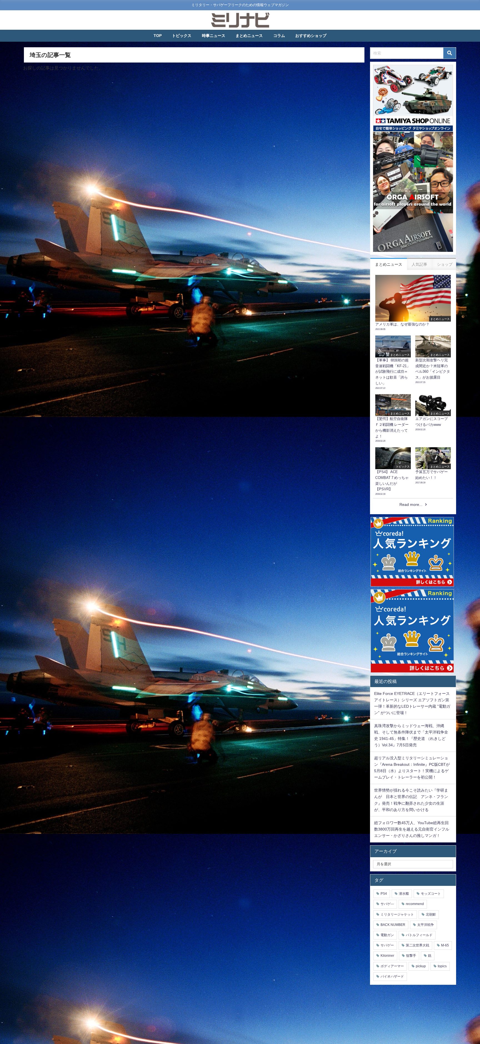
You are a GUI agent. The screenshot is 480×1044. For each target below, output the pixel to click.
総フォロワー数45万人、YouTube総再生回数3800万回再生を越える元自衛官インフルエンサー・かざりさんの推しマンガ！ (411, 829)
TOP (158, 36)
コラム (279, 36)
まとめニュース (249, 36)
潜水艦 (404, 893)
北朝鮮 (431, 914)
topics (442, 966)
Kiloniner (387, 955)
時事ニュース (213, 36)
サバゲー (387, 945)
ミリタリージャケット (397, 914)
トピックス (181, 36)
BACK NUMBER (393, 924)
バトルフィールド (419, 935)
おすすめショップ (310, 36)
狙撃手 (411, 955)
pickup (421, 966)
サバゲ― (387, 904)
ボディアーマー (392, 966)
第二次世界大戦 (417, 945)
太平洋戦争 (425, 924)
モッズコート (431, 893)
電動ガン (387, 935)
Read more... (410, 504)
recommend (415, 904)
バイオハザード (392, 976)
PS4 (384, 893)
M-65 (445, 945)
